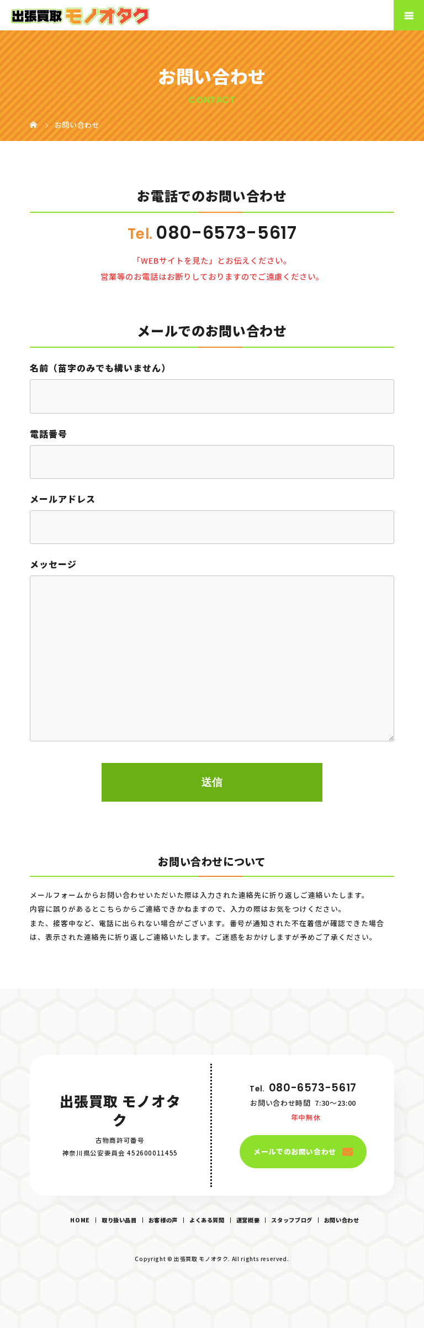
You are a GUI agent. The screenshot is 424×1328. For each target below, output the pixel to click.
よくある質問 (207, 1220)
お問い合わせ (341, 1220)
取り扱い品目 (119, 1220)
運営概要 (248, 1220)
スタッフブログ (291, 1220)
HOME (80, 1220)
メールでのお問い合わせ (294, 1151)
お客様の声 (163, 1220)
